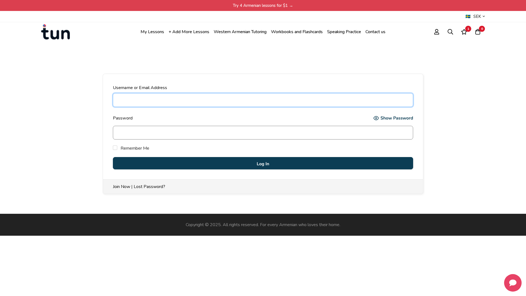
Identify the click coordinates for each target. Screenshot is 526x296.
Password (123, 118)
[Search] (450, 32)
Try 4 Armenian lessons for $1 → (263, 5)
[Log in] (437, 32)
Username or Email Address (140, 88)
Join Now (121, 187)
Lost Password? (149, 187)
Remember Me (134, 148)
